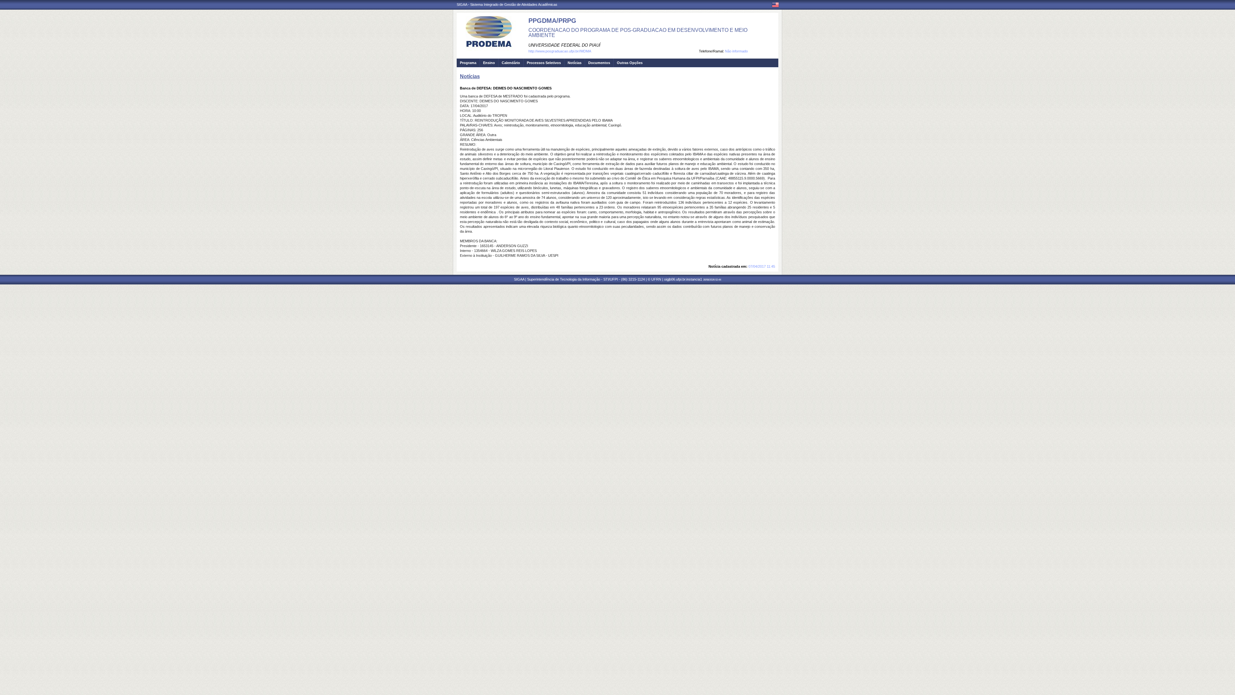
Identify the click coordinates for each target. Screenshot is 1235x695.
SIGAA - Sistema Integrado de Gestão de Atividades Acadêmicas (507, 4)
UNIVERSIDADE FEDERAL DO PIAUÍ (564, 45)
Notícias (574, 63)
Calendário (511, 63)
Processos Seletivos (544, 63)
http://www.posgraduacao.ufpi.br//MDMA (559, 51)
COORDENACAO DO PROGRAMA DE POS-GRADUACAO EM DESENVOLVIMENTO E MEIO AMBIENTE (637, 32)
